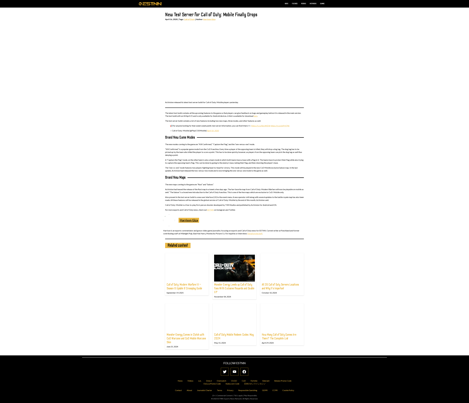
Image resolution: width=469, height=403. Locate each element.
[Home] (150, 4)
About (189, 390)
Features (295, 4)
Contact (178, 390)
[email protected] (255, 233)
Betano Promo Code (282, 381)
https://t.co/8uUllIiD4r (260, 126)
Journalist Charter (204, 390)
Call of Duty (189, 19)
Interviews (313, 4)
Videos (190, 381)
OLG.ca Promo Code (212, 383)
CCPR (274, 390)
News (286, 4)
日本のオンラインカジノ (255, 383)
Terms (219, 390)
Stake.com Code (232, 383)
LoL (199, 381)
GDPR (264, 390)
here (255, 116)
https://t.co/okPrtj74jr (280, 126)
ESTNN (210, 210)
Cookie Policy (288, 390)
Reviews (303, 4)
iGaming (322, 4)
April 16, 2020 (213, 130)
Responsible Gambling (247, 390)
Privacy (230, 390)
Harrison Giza (209, 19)
